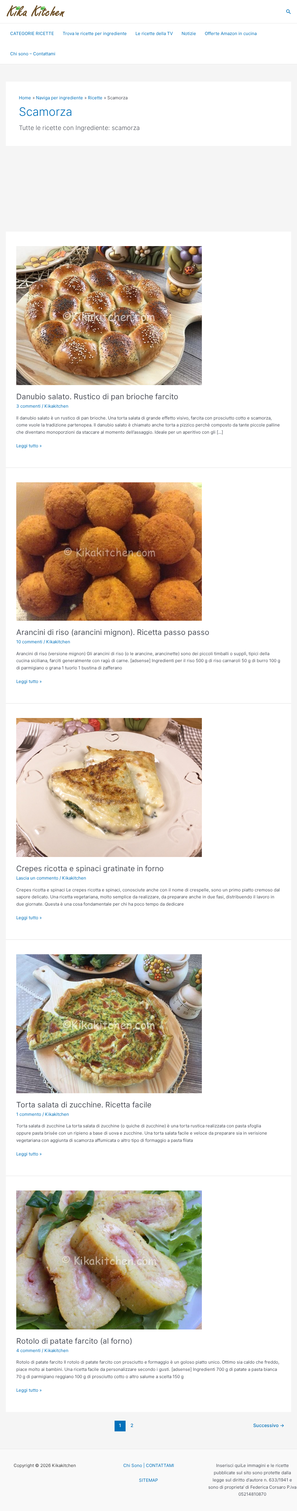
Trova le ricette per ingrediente (95, 33)
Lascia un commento (37, 878)
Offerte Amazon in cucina (231, 33)
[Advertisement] (148, 188)
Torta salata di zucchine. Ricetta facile (83, 1104)
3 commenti (28, 406)
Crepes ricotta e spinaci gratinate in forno (90, 868)
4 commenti (28, 1350)
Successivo (268, 1425)
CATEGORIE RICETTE (32, 33)
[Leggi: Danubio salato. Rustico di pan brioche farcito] (109, 315)
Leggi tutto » (29, 445)
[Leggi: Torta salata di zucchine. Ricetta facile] (109, 1023)
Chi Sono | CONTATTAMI (148, 1465)
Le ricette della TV (154, 33)
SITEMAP (148, 1480)
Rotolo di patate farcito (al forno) (74, 1340)
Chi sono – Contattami (32, 53)
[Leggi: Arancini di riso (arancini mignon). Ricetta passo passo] (109, 551)
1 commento (28, 1114)
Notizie (189, 33)
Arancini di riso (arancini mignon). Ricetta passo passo (112, 632)
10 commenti (29, 641)
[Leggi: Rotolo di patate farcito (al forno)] (109, 1259)
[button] (288, 11)
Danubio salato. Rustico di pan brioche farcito (97, 396)
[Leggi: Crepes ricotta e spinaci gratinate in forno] (109, 787)
